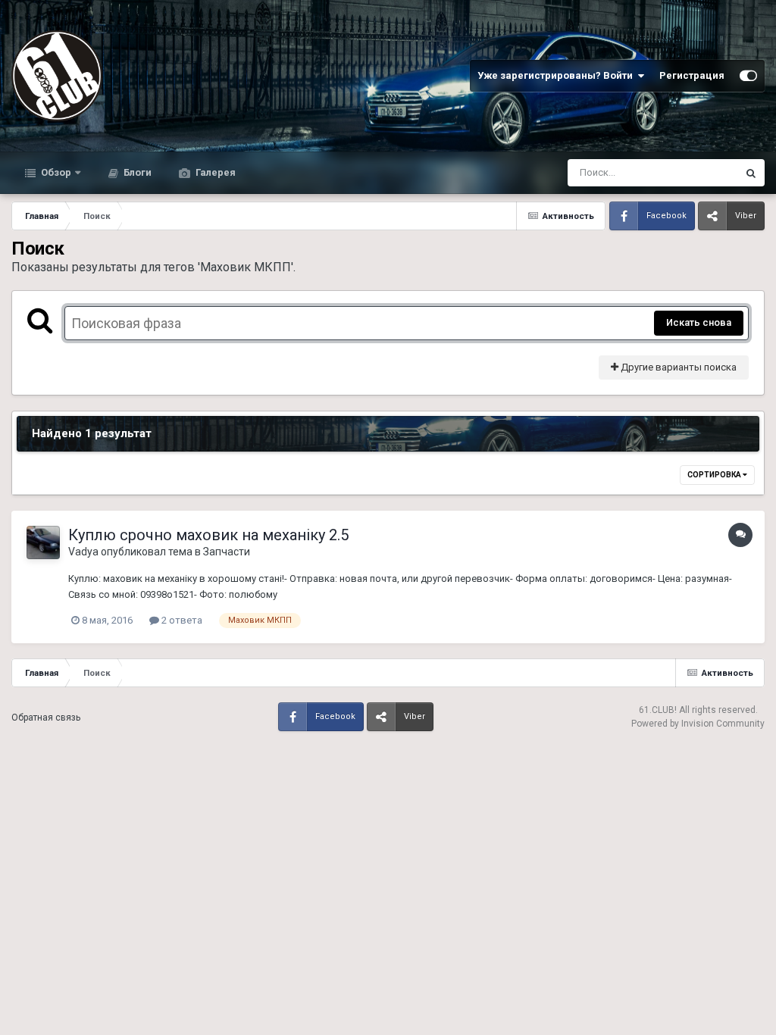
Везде (703, 172)
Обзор (55, 172)
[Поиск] (751, 172)
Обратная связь (45, 717)
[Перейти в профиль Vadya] (43, 542)
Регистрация (691, 75)
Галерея (214, 172)
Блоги (136, 172)
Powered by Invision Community (698, 723)
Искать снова (698, 322)
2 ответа (180, 620)
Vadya (83, 552)
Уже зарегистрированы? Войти (557, 75)
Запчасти (226, 552)
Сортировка (715, 475)
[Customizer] (748, 76)
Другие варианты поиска (677, 367)
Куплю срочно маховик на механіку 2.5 (208, 535)
